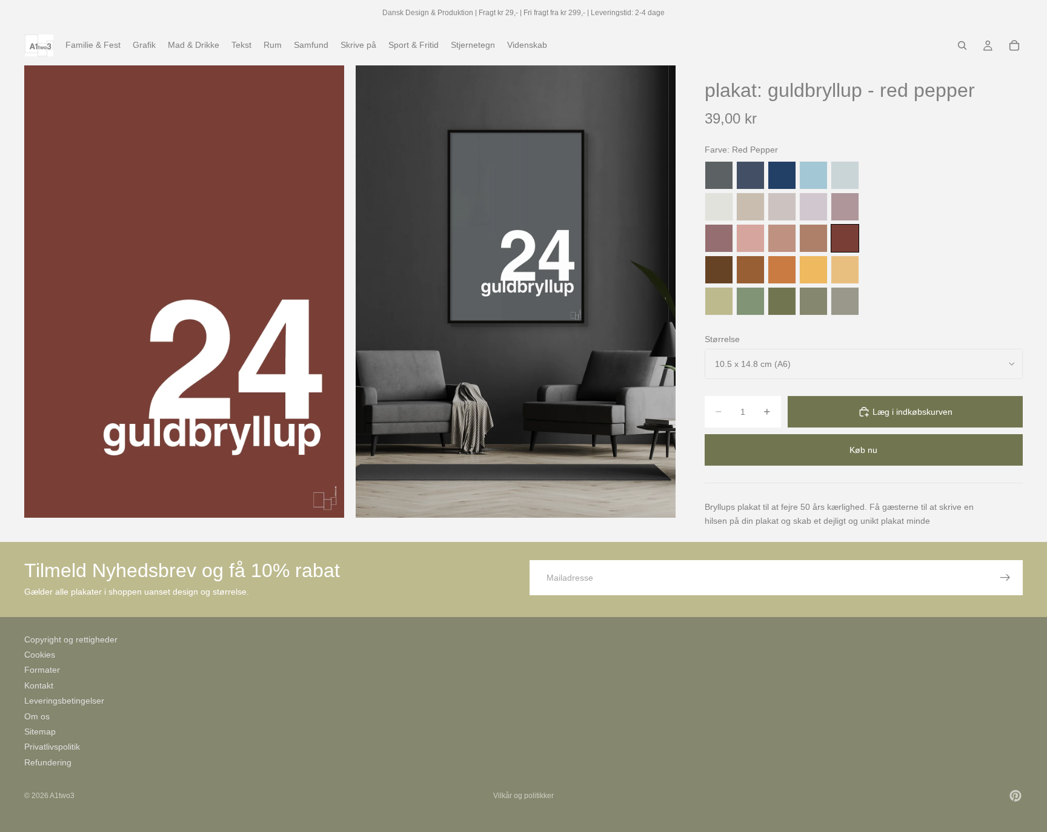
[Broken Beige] (782, 207)
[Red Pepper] (845, 238)
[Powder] (782, 238)
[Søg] (962, 45)
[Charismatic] (845, 270)
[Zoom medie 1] (184, 291)
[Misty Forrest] (813, 301)
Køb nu (863, 450)
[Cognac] (750, 270)
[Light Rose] (845, 207)
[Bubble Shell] (750, 238)
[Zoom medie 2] (516, 291)
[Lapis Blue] (782, 175)
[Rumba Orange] (782, 270)
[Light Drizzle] (845, 175)
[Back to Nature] (719, 301)
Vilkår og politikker (523, 795)
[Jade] (750, 301)
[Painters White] (719, 207)
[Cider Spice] (813, 238)
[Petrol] (750, 175)
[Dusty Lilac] (813, 207)
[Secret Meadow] (782, 301)
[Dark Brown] (719, 270)
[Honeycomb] (813, 270)
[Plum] (719, 238)
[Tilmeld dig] (1005, 577)
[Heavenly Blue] (813, 175)
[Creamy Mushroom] (750, 207)
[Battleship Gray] (845, 301)
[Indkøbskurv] (1014, 45)
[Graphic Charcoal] (719, 175)
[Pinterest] (1015, 795)
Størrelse (722, 339)
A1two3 (62, 795)
